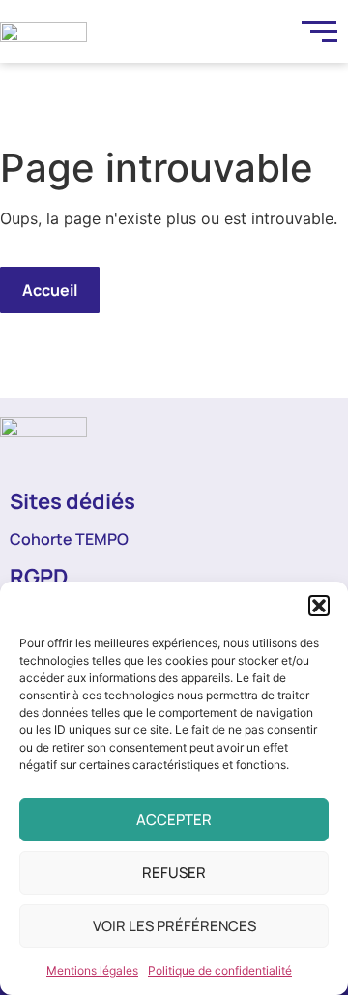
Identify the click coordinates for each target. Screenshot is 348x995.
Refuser (174, 873)
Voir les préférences (174, 926)
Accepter (174, 820)
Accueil (49, 289)
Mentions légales (92, 970)
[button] (319, 605)
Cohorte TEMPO (69, 539)
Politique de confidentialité (220, 970)
